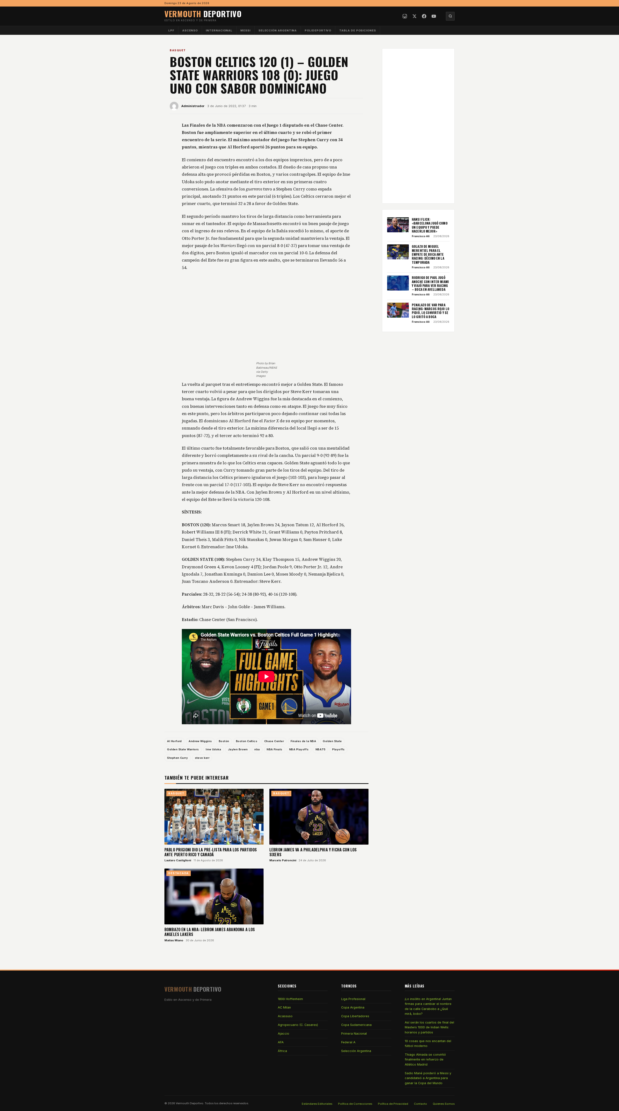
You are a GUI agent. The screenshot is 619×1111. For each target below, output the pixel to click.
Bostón (224, 741)
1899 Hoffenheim (290, 999)
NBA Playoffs (299, 749)
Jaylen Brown (238, 749)
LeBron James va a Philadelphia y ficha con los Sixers (313, 852)
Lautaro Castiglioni (177, 860)
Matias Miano (173, 940)
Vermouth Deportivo (189, 1103)
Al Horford (174, 741)
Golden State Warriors (183, 749)
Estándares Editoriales (317, 1103)
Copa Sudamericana (356, 1025)
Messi (245, 30)
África (282, 1051)
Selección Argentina (277, 30)
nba (257, 749)
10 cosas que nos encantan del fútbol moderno (428, 1043)
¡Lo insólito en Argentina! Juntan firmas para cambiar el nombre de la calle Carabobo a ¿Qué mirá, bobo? (428, 1006)
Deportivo (203, 13)
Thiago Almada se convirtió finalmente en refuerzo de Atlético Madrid (425, 1059)
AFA (281, 1042)
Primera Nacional (354, 1033)
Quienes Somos (444, 1103)
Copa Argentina (352, 1007)
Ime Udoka (213, 749)
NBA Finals (274, 749)
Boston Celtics (246, 741)
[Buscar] (450, 16)
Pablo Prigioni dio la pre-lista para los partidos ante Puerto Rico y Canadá (210, 852)
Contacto (420, 1103)
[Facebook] (424, 16)
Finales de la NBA (303, 741)
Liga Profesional (353, 999)
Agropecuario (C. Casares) (298, 1025)
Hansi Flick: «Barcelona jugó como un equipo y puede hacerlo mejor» (430, 225)
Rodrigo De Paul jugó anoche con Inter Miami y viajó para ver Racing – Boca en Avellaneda (430, 283)
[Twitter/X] (414, 16)
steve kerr (202, 758)
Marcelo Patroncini (282, 860)
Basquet (178, 50)
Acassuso (285, 1016)
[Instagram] (404, 16)
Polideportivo (318, 30)
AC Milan (284, 1007)
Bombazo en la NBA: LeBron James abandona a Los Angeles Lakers (209, 932)
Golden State (332, 741)
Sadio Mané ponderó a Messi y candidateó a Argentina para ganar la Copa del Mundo (428, 1078)
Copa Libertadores (355, 1016)
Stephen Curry (177, 758)
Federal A (348, 1042)
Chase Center (274, 741)
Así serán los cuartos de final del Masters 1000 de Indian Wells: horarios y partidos (429, 1027)
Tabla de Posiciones (357, 30)
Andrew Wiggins (200, 741)
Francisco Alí (420, 236)
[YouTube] (433, 16)
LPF (171, 30)
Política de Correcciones (355, 1103)
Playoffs (338, 749)
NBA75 (320, 749)
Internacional (219, 30)
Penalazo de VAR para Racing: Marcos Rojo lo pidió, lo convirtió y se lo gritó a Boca (430, 310)
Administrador (193, 106)
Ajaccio (283, 1033)
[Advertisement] (266, 312)
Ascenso (190, 30)
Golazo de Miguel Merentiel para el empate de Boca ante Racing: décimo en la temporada (428, 254)
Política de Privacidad (393, 1103)
